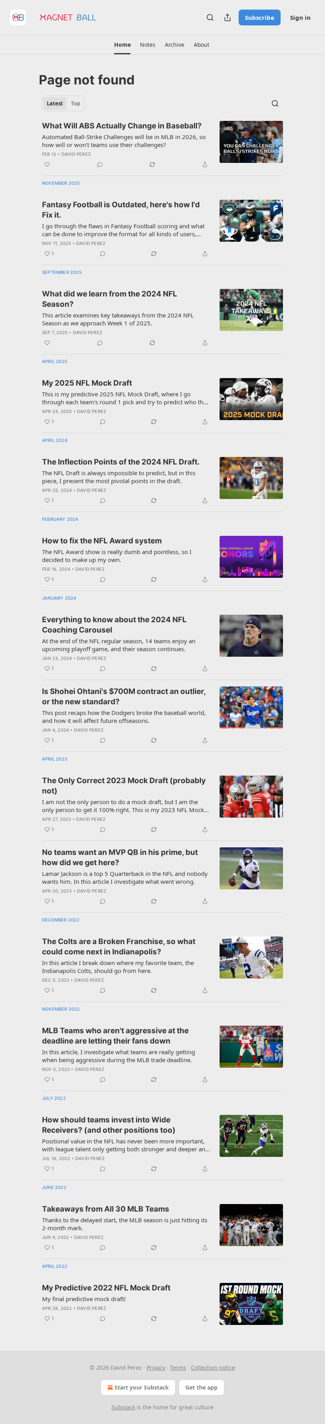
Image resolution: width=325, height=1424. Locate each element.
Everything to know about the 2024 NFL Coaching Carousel (114, 625)
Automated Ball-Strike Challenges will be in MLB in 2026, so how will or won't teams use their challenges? (124, 141)
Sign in (300, 17)
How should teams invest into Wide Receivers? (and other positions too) (109, 1125)
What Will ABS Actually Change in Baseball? (122, 125)
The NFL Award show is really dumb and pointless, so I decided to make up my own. (116, 556)
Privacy (156, 1367)
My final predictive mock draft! (84, 1299)
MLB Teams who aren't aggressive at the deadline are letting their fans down (115, 1036)
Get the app (201, 1387)
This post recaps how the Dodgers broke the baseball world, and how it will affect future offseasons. (124, 716)
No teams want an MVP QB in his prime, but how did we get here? (120, 857)
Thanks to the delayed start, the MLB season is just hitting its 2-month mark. (124, 1224)
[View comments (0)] (100, 164)
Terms (178, 1367)
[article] (162, 145)
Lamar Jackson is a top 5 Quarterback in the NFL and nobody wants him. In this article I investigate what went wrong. (125, 877)
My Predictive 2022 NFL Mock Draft (106, 1287)
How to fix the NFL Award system (102, 540)
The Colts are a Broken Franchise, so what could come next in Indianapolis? (118, 946)
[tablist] (63, 103)
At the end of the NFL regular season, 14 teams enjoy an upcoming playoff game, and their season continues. (118, 645)
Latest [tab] (55, 103)
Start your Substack (142, 1387)
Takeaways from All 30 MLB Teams (105, 1209)
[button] (122, 44)
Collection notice (213, 1367)
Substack (123, 1407)
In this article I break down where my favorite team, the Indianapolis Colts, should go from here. (118, 967)
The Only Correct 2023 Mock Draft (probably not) (124, 785)
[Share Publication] (227, 17)
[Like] (47, 164)
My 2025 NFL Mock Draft (87, 383)
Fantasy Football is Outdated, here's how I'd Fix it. (121, 210)
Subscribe (259, 17)
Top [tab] (75, 103)
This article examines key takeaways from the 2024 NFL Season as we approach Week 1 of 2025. (118, 319)
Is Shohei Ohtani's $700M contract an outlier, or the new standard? (124, 696)
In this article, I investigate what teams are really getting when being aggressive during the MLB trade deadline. (118, 1056)
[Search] (210, 17)
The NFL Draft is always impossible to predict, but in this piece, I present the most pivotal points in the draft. (118, 477)
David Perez (76, 154)
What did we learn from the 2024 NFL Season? (109, 299)
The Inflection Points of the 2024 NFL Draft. (121, 461)
